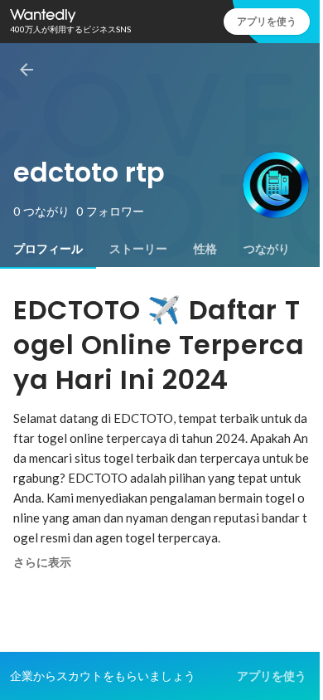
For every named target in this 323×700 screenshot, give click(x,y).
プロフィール (48, 249)
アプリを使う (266, 21)
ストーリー (138, 249)
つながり (266, 249)
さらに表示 (42, 562)
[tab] (48, 249)
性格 (205, 249)
